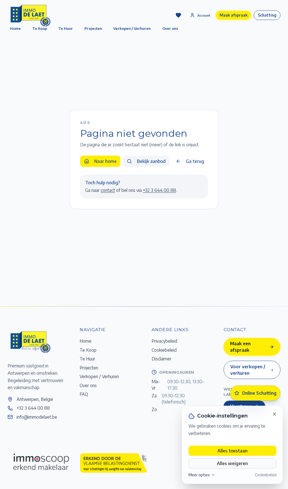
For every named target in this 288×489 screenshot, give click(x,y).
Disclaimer (161, 358)
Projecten (93, 28)
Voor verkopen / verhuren (247, 370)
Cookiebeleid (265, 474)
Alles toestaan (232, 450)
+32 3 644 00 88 (159, 190)
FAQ (84, 394)
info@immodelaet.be (37, 417)
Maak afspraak (234, 15)
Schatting (267, 15)
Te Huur (65, 28)
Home (85, 341)
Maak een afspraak (240, 347)
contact (108, 190)
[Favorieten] (178, 15)
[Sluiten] (274, 414)
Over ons (170, 28)
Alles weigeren (232, 463)
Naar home (105, 161)
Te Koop (88, 350)
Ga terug (195, 161)
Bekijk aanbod (151, 161)
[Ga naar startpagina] (30, 342)
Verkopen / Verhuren (132, 28)
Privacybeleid (164, 341)
